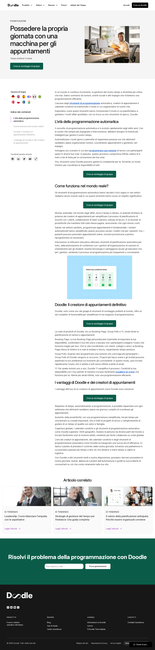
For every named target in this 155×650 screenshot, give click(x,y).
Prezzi (64, 5)
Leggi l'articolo (10, 528)
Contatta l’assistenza (136, 622)
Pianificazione (18, 21)
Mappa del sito (82, 643)
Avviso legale (115, 643)
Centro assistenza (54, 629)
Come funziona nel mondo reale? (28, 126)
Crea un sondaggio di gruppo (26, 66)
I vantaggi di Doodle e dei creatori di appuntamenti (28, 141)
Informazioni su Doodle (96, 622)
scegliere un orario (125, 372)
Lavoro (90, 626)
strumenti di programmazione (85, 103)
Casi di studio (52, 626)
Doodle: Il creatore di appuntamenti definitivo (24, 133)
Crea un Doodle (140, 5)
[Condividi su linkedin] (18, 159)
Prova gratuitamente (98, 566)
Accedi (126, 5)
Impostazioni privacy (99, 643)
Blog (49, 622)
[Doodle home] (13, 5)
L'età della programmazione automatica (26, 119)
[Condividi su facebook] (13, 159)
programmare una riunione (102, 150)
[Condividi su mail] (30, 159)
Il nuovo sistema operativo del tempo (15, 623)
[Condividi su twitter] (24, 159)
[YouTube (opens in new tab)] (15, 607)
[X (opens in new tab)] (18, 607)
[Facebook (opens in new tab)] (8, 607)
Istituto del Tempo (78, 5)
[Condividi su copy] (36, 159)
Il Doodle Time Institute (96, 629)
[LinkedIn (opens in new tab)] (11, 607)
